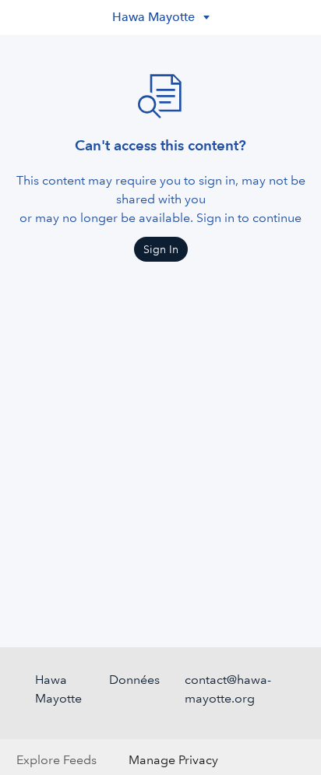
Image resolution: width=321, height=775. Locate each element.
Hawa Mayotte (58, 689)
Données (134, 679)
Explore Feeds (56, 759)
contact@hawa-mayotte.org (228, 689)
